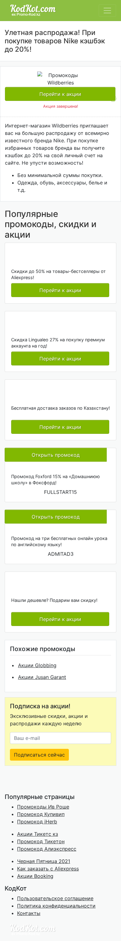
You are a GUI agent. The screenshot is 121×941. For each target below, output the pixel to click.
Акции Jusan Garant (42, 677)
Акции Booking (35, 876)
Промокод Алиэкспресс (46, 849)
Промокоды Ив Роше (43, 807)
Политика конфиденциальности (56, 906)
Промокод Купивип (41, 814)
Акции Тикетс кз (37, 834)
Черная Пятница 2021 (43, 861)
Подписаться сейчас (39, 755)
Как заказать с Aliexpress (48, 868)
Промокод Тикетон (41, 841)
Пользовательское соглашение (55, 898)
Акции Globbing (37, 665)
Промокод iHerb (37, 821)
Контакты (28, 913)
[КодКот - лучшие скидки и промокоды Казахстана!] (33, 10)
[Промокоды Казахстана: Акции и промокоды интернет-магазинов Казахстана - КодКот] (32, 929)
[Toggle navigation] (107, 10)
